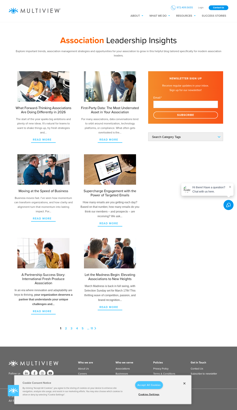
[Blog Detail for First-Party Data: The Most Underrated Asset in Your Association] (110, 86)
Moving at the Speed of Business (43, 191)
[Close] (184, 383)
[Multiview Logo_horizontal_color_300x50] (35, 11)
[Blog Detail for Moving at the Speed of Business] (43, 169)
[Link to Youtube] (50, 373)
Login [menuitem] (201, 8)
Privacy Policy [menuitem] (160, 368)
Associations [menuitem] (123, 368)
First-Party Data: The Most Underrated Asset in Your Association (110, 110)
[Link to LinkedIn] (26, 373)
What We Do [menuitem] (158, 16)
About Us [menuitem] (83, 368)
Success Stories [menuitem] (214, 16)
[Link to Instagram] (42, 373)
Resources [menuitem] (184, 16)
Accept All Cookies (149, 385)
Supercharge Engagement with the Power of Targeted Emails (110, 193)
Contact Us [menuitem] (197, 368)
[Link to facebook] (34, 373)
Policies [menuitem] (158, 362)
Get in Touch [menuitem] (198, 362)
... (88, 328)
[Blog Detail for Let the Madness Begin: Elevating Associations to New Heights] (110, 253)
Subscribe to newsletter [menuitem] (204, 373)
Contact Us (218, 7)
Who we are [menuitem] (85, 362)
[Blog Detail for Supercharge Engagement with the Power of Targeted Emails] (110, 169)
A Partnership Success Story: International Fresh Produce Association (43, 279)
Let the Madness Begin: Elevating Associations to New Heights (110, 277)
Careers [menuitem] (82, 373)
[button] (13, 390)
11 (92, 328)
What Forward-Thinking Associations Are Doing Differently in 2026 (43, 110)
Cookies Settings (148, 394)
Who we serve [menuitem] (124, 362)
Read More (42, 139)
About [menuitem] (135, 16)
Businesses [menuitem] (122, 373)
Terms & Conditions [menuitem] (164, 373)
